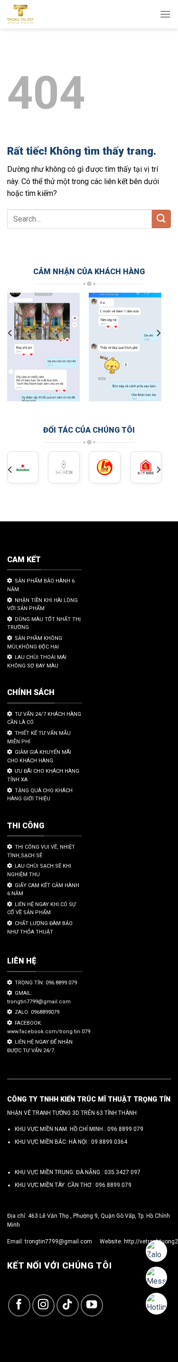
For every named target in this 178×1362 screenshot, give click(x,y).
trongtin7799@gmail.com (58, 1241)
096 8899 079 (125, 1129)
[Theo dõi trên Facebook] (19, 1305)
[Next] (158, 332)
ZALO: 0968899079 (37, 1012)
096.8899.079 (113, 1185)
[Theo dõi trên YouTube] (92, 1305)
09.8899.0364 (109, 1142)
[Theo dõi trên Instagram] (43, 1305)
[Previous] (10, 332)
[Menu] (165, 14)
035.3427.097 (122, 1172)
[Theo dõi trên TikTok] (67, 1305)
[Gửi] (161, 219)
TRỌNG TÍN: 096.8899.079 (46, 983)
